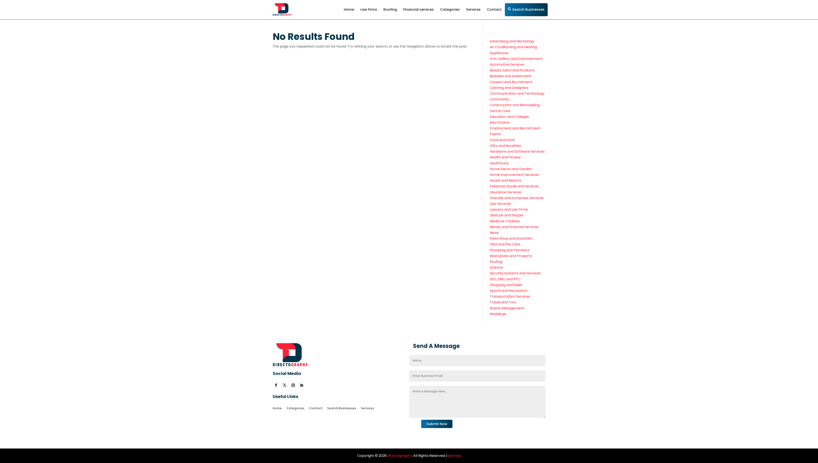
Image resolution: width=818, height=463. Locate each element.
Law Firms (368, 9)
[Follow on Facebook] (276, 385)
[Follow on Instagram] (293, 385)
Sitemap (454, 455)
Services (473, 9)
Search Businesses (528, 9)
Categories (450, 9)
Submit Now (436, 423)
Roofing (390, 9)
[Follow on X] (284, 385)
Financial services (418, 9)
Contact (494, 9)
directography (399, 455)
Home (349, 9)
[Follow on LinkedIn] (301, 385)
